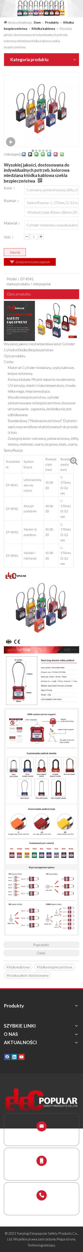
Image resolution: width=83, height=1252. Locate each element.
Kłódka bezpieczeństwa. (55, 967)
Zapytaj (15, 252)
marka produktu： (20, 284)
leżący (50, 1245)
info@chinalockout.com (41, 1135)
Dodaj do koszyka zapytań (32, 262)
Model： (13, 279)
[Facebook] (7, 1056)
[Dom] (41, 304)
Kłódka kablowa (18, 967)
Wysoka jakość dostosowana (27, 975)
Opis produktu (19, 294)
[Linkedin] (14, 1056)
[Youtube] (21, 1056)
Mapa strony (66, 1239)
